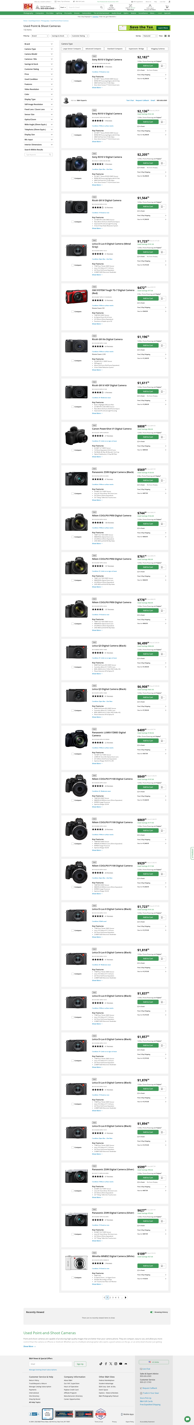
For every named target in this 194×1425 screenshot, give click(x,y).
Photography (45, 20)
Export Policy (130, 1422)
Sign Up (80, 1364)
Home (25, 20)
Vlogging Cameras (158, 49)
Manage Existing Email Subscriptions (43, 1370)
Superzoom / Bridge (136, 49)
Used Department (34, 20)
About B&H (68, 1380)
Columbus (95, 16)
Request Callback (142, 100)
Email (153, 100)
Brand (34, 36)
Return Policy (34, 1380)
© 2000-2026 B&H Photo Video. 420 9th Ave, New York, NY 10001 (49, 1422)
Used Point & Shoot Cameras (60, 20)
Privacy (114, 1422)
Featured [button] (146, 36)
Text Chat (130, 100)
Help (155, 1)
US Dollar (155, 1362)
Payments (32, 1390)
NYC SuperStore (138, 1)
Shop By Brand (34, 1399)
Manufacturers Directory (73, 1396)
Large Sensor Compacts (72, 49)
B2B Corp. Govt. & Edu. (107, 1387)
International (34, 1393)
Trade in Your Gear (151, 1393)
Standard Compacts (114, 49)
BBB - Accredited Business (34, 1414)
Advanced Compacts (93, 49)
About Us (148, 1)
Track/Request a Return (38, 1383)
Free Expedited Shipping (150, 1404)
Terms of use (99, 1422)
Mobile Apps (128, 1414)
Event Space (103, 1390)
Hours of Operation (71, 1387)
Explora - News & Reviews (108, 1393)
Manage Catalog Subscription (40, 1387)
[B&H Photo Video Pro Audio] (28, 6)
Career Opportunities (72, 1399)
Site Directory (34, 1396)
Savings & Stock (58, 36)
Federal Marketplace (106, 1380)
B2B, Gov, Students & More (42, 1)
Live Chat (162, 1)
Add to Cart (148, 65)
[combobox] (150, 35)
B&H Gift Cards (146, 1401)
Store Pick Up (145, 1398)
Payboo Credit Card (71, 1390)
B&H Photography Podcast (108, 1396)
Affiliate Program (70, 1393)
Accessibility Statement (147, 1422)
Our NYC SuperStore (71, 1383)
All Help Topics (34, 1402)
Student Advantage (106, 1383)
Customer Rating (78, 36)
